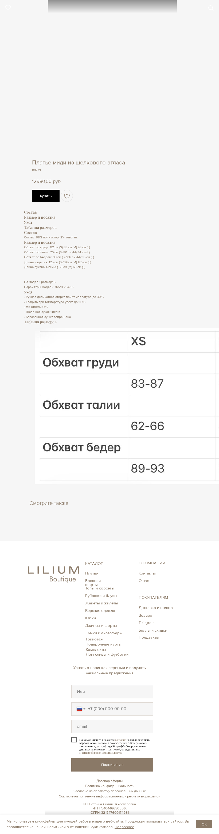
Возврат (146, 615)
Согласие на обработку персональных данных (109, 791)
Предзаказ (149, 637)
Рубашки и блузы (101, 595)
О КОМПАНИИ (152, 563)
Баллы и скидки (153, 630)
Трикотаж (94, 639)
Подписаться (112, 764)
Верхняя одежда (100, 610)
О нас (144, 580)
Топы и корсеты (99, 588)
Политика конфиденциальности (109, 786)
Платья (91, 573)
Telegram (147, 622)
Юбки (90, 618)
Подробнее (124, 827)
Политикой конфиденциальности (100, 752)
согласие (120, 740)
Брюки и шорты (93, 582)
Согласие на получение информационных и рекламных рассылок (109, 796)
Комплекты (96, 649)
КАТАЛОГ (94, 563)
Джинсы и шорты (101, 625)
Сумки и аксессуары (104, 633)
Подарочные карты (103, 644)
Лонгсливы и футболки (107, 654)
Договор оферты (109, 781)
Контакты (147, 573)
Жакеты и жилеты (101, 603)
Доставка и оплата (156, 607)
